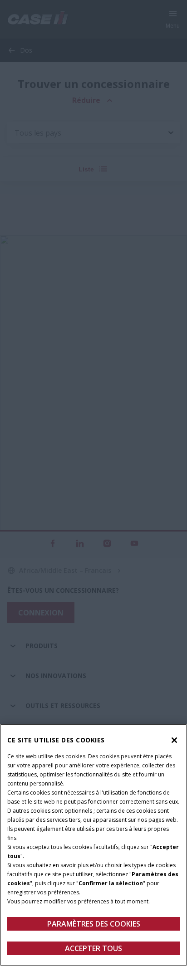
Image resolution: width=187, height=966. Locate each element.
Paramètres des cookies (93, 924)
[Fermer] (174, 740)
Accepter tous (93, 948)
